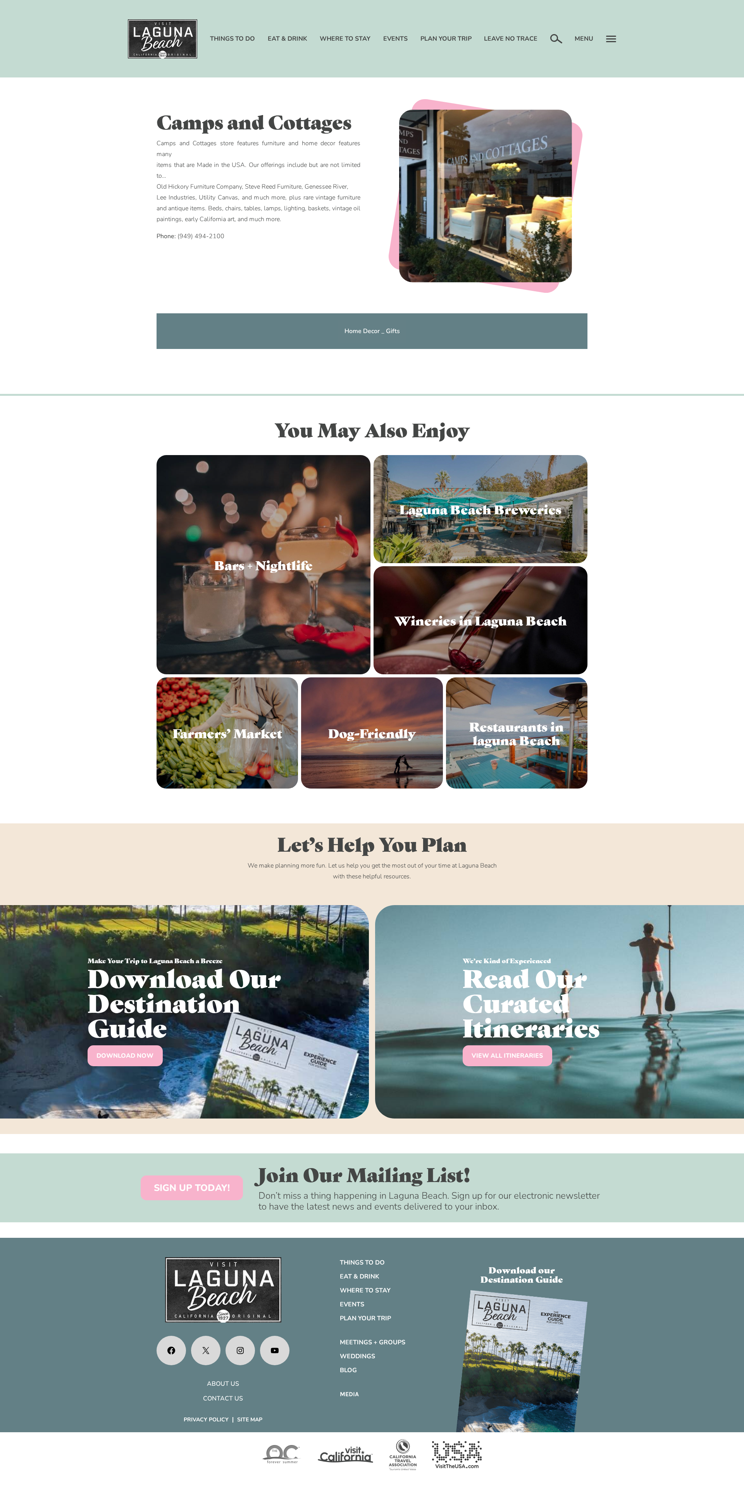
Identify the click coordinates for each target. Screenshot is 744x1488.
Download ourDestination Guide (521, 1274)
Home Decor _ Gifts (372, 331)
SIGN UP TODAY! (192, 1188)
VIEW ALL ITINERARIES (507, 1056)
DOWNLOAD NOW (124, 1056)
